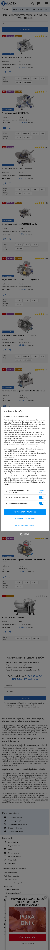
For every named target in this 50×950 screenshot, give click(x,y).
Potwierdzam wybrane (25, 519)
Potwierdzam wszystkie (25, 512)
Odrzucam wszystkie (25, 525)
